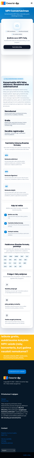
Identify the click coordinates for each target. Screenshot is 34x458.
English (4, 450)
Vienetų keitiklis (6, 439)
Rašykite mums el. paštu (9, 433)
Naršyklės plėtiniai (7, 443)
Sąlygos (3, 399)
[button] (17, 35)
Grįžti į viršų (26, 455)
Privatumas (4, 401)
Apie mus (4, 435)
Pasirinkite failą (17, 47)
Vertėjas (3, 441)
